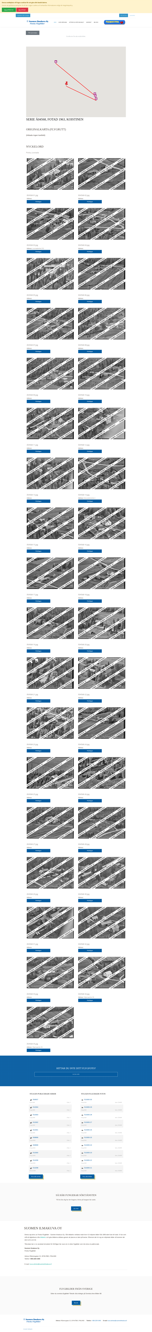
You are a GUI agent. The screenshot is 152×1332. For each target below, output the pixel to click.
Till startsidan (32, 33)
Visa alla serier (36, 1177)
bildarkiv (43, 1237)
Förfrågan (38, 201)
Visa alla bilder (87, 1177)
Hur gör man (63, 22)
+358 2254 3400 (96, 1320)
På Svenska (124, 15)
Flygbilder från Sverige (23, 15)
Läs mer (76, 1208)
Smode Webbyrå (27, 1329)
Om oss (96, 22)
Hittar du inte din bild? (76, 22)
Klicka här (76, 1074)
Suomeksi (132, 15)
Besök (76, 1303)
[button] (66, 83)
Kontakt (88, 22)
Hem (55, 22)
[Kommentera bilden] (50, 175)
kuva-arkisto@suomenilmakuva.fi (41, 1264)
